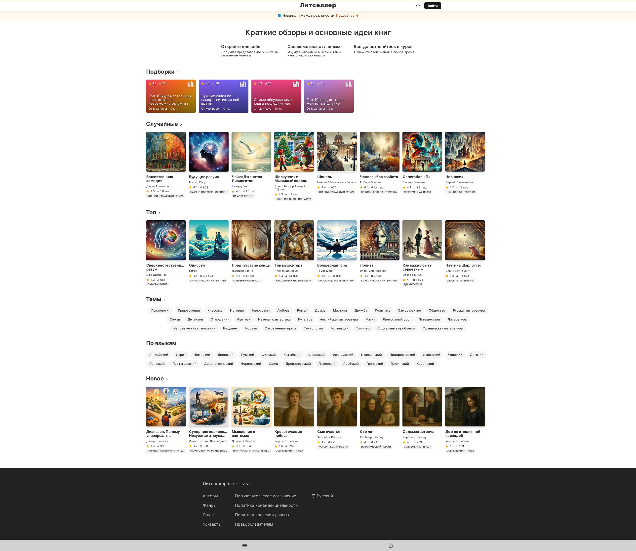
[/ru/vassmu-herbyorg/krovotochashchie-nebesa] (294, 420)
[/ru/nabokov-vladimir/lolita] (379, 253)
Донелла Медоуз (243, 441)
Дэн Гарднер (218, 441)
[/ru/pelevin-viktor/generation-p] (422, 166)
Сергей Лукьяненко (459, 182)
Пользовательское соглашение (265, 495)
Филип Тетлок (198, 441)
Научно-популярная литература (209, 192)
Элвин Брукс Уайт (457, 271)
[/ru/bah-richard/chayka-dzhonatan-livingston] (251, 166)
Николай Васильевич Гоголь (336, 182)
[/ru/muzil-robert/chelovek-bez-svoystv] (379, 166)
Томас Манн (325, 271)
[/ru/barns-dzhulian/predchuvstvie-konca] (251, 253)
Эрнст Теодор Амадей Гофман (290, 187)
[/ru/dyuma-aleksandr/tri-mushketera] (294, 253)
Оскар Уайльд (412, 274)
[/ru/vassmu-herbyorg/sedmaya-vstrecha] (422, 420)
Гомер (193, 271)
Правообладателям (254, 524)
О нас (208, 514)
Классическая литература (165, 196)
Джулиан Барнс (242, 271)
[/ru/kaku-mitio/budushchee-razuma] (209, 166)
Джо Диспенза (156, 274)
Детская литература (460, 280)
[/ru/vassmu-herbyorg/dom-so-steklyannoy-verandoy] (465, 420)
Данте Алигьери (157, 186)
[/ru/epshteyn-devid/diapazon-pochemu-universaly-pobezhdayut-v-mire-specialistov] (166, 420)
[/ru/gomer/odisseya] (209, 253)
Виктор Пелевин (414, 182)
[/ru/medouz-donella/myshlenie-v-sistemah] (251, 420)
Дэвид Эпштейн (157, 441)
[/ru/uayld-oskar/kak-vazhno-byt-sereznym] (422, 253)
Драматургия (413, 284)
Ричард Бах (239, 186)
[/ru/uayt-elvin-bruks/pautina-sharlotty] (465, 253)
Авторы (210, 495)
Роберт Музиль (370, 182)
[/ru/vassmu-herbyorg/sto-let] (379, 420)
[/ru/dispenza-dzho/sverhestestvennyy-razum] (166, 253)
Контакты (212, 524)
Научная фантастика (461, 192)
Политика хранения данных (262, 514)
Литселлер (318, 5)
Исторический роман (333, 446)
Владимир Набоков (373, 271)
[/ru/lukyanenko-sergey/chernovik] (465, 166)
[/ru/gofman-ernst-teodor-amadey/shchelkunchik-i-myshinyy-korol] (294, 166)
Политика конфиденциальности (266, 505)
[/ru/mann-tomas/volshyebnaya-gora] (337, 253)
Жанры (209, 505)
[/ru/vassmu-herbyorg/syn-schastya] (337, 420)
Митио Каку (197, 182)
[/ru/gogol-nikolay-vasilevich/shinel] (337, 166)
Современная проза (417, 192)
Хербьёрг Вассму (286, 441)
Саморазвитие (243, 196)
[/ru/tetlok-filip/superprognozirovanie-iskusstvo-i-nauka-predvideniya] (209, 420)
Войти (433, 6)
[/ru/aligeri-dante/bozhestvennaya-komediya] (166, 166)
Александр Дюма (286, 271)
